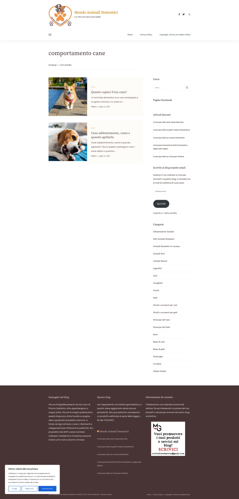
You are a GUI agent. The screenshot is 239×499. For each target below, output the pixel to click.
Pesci (155, 334)
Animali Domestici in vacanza (166, 246)
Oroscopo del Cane (161, 320)
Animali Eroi (159, 253)
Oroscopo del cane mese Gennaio (168, 122)
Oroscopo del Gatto (161, 327)
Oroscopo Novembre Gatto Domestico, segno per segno (170, 147)
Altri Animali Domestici (163, 239)
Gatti (155, 298)
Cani (93, 87)
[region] (32, 479)
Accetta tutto (47, 489)
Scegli (14, 489)
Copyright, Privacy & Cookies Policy (175, 35)
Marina (94, 107)
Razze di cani (159, 342)
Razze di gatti (159, 349)
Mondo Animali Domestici (96, 12)
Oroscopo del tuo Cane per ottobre (168, 157)
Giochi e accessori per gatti (165, 312)
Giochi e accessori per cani (165, 305)
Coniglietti (157, 283)
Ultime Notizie (159, 371)
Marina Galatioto (69, 494)
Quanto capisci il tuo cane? (109, 92)
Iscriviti (161, 203)
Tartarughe (158, 356)
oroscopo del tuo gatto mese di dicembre (171, 130)
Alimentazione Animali (163, 231)
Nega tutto (29, 489)
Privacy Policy (146, 35)
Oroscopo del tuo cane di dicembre (168, 138)
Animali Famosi (160, 261)
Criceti (156, 290)
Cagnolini (157, 268)
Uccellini (157, 364)
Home (130, 35)
